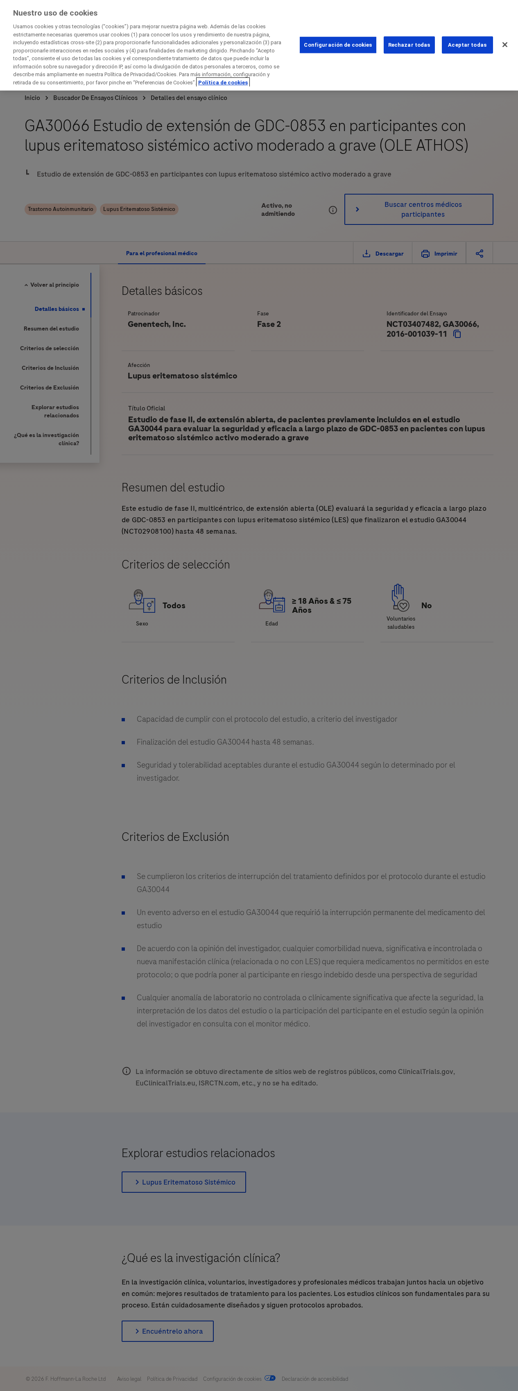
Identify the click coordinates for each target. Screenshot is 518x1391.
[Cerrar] (505, 45)
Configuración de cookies (338, 44)
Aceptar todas (467, 44)
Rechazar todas (409, 44)
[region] (259, 45)
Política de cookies (223, 82)
